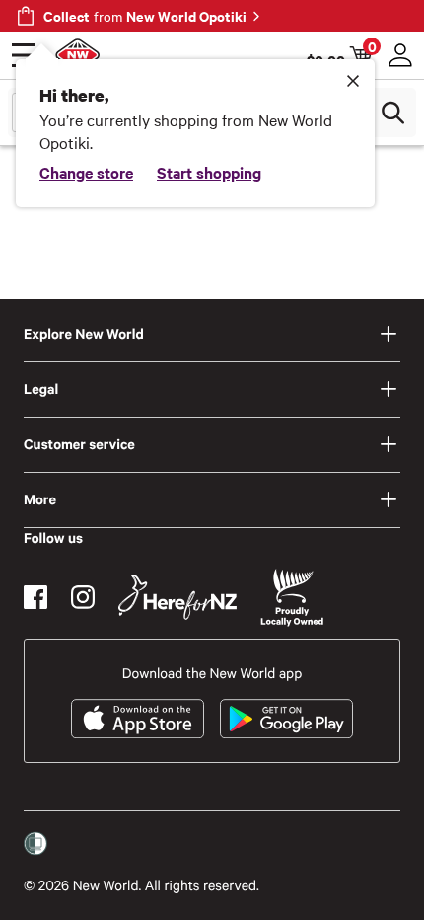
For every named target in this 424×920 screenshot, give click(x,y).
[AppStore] (137, 718)
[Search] (392, 112)
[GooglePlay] (286, 718)
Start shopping (209, 172)
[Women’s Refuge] (35, 844)
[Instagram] (83, 597)
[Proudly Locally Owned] (291, 598)
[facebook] (35, 597)
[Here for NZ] (177, 597)
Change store (86, 172)
